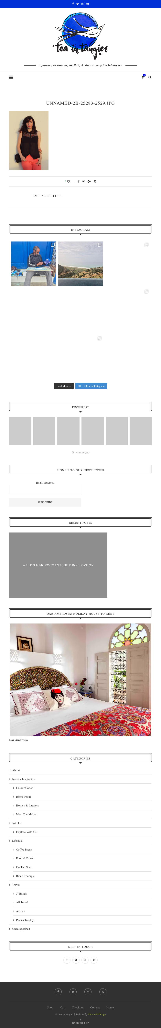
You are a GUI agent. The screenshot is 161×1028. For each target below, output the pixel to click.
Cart (62, 1007)
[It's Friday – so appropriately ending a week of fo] (80, 310)
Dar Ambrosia (18, 740)
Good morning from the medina (58, 565)
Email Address (45, 482)
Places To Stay (25, 920)
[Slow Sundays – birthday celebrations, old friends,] (80, 263)
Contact (95, 1007)
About (16, 770)
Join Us (16, 823)
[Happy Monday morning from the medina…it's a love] (127, 357)
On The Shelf (24, 867)
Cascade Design (97, 1014)
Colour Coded (24, 788)
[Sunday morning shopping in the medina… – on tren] (127, 263)
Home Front (23, 796)
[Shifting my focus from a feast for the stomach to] (33, 310)
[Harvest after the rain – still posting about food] (33, 357)
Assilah (20, 911)
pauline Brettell (47, 196)
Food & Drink (24, 858)
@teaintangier (81, 452)
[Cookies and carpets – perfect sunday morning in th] (80, 357)
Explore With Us (26, 832)
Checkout (78, 1007)
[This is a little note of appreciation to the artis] (33, 263)
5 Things (21, 893)
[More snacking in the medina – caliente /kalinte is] (127, 310)
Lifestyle (17, 840)
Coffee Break (24, 849)
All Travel (22, 902)
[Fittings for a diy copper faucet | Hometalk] (117, 431)
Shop (50, 1007)
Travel (16, 885)
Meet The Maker (26, 814)
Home (110, 1007)
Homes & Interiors (27, 805)
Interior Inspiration (23, 779)
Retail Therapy (25, 876)
